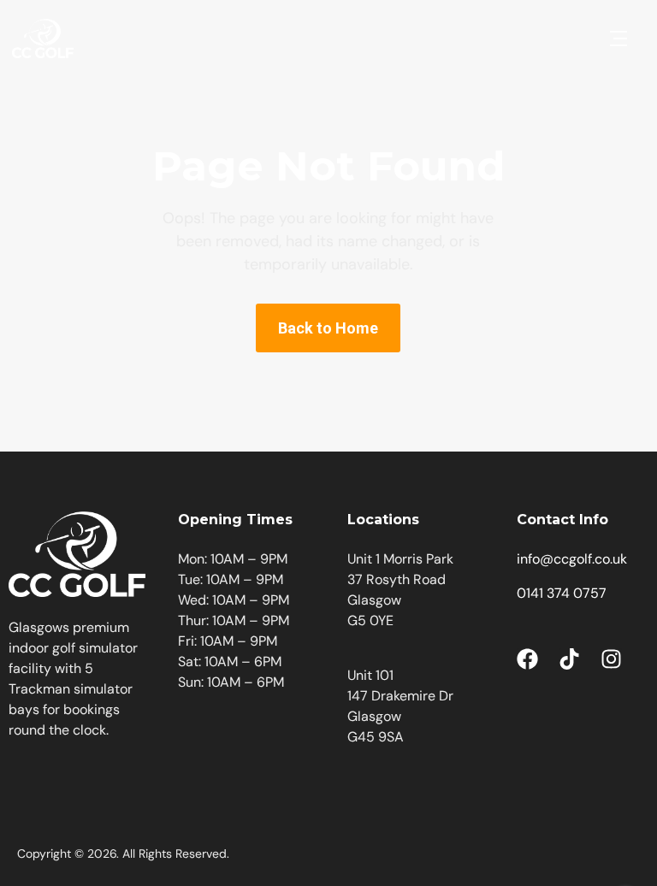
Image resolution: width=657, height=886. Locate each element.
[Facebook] (527, 659)
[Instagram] (611, 659)
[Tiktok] (569, 659)
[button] (618, 38)
